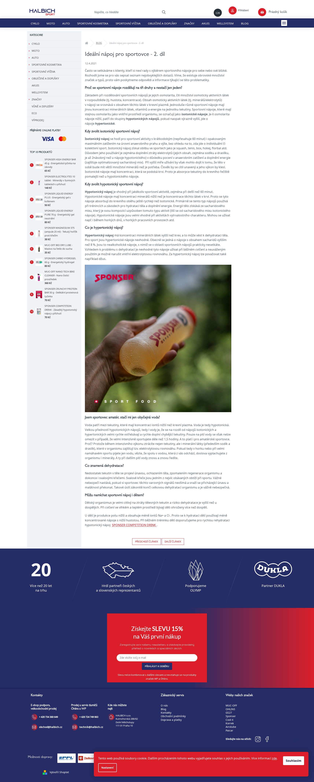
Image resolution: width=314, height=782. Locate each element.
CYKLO (36, 43)
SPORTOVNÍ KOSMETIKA (47, 64)
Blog (163, 709)
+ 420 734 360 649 (48, 717)
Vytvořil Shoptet (59, 772)
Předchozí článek (146, 541)
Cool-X (229, 720)
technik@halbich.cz (91, 727)
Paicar (229, 730)
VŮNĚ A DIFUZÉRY (43, 106)
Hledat (163, 12)
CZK (218, 13)
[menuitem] (35, 23)
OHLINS (230, 709)
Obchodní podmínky (173, 716)
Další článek (173, 541)
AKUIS (35, 85)
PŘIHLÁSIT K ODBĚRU (157, 666)
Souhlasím (293, 761)
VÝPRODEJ (38, 120)
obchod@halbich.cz (50, 727)
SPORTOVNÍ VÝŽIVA (43, 71)
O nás (164, 705)
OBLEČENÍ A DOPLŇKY (45, 78)
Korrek (230, 723)
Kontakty (166, 712)
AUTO (35, 57)
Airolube (231, 727)
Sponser (231, 716)
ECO (34, 113)
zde (274, 758)
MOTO (36, 50)
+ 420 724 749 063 (88, 717)
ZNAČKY (37, 99)
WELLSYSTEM (40, 92)
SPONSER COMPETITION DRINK (134, 525)
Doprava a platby (171, 720)
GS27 (229, 712)
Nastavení (107, 767)
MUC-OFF (231, 705)
